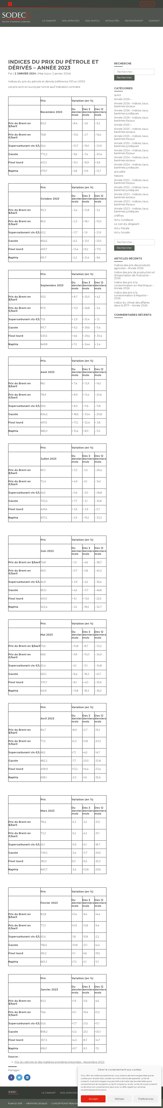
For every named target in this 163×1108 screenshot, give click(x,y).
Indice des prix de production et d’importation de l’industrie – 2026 (134, 275)
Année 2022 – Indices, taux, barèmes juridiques (131, 189)
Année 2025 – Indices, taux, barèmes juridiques (131, 145)
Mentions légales (36, 1103)
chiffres (119, 215)
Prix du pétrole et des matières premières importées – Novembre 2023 (59, 1062)
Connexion (147, 4)
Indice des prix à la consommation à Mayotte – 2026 (131, 295)
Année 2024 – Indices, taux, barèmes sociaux (131, 159)
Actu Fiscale (121, 228)
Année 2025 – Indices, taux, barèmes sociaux (131, 130)
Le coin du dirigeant (126, 224)
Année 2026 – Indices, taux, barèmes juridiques (131, 112)
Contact (154, 20)
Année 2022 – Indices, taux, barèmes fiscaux (131, 182)
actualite (119, 171)
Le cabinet (49, 20)
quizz (117, 95)
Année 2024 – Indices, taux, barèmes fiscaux (131, 152)
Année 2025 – (122, 124)
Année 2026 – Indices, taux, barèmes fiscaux (131, 119)
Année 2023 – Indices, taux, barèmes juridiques (131, 210)
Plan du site (15, 1103)
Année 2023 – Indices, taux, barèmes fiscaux (131, 203)
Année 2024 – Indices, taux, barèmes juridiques (131, 166)
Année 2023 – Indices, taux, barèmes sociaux (131, 196)
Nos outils (92, 20)
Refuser (119, 1098)
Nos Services (70, 20)
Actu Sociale (122, 232)
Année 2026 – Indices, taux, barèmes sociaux (131, 105)
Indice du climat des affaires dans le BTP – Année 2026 (131, 304)
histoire (118, 175)
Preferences (145, 1098)
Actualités (112, 20)
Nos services (69, 1092)
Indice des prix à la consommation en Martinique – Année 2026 (134, 285)
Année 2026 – (122, 99)
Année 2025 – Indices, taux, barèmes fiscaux (131, 137)
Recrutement (134, 20)
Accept (93, 1098)
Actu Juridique (123, 219)
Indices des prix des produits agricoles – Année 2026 (132, 267)
